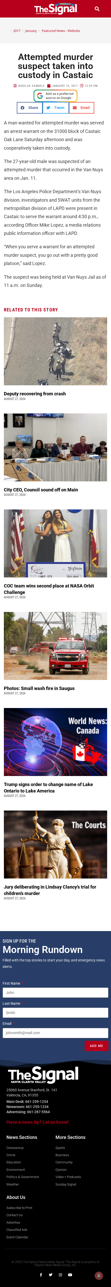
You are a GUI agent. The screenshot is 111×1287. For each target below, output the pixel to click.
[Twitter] (50, 1275)
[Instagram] (60, 1275)
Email (7, 1023)
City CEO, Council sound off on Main (41, 489)
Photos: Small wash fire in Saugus (39, 688)
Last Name (12, 1003)
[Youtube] (70, 1275)
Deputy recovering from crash (35, 393)
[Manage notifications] (99, 1276)
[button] (14, 8)
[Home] (7, 30)
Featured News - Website (61, 30)
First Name (12, 983)
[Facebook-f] (41, 1275)
